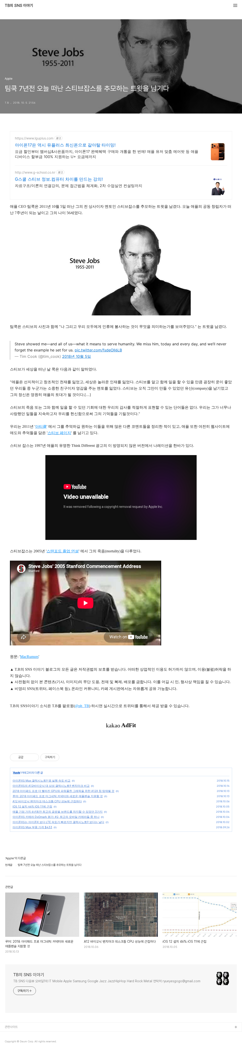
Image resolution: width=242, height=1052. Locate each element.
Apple (16, 772)
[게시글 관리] (34, 757)
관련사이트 (11, 1027)
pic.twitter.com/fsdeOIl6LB (98, 350)
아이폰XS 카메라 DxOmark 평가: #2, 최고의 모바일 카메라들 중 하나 (56, 817)
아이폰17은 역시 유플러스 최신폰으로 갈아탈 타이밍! (65, 145)
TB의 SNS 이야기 (19, 6)
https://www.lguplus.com (34, 138)
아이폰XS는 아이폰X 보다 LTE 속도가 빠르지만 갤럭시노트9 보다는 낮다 (58, 822)
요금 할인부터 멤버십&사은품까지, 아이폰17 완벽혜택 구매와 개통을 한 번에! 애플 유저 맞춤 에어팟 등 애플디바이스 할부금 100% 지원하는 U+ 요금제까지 (106, 154)
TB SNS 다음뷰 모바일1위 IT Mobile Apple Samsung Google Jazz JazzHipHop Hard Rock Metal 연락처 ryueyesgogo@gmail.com (106, 981)
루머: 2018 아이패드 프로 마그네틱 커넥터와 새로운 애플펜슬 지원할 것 (58, 796)
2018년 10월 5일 (76, 356)
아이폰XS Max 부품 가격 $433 (32, 827)
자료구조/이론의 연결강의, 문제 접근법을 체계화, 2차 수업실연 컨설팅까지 (78, 185)
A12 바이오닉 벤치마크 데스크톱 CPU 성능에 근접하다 (47, 801)
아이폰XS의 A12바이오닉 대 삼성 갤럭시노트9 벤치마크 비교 (51, 785)
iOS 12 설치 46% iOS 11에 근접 (32, 806)
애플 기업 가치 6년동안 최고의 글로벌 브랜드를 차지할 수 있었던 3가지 (58, 811)
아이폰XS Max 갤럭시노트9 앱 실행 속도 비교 (41, 780)
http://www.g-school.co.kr (35, 172)
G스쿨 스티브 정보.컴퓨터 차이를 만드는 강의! (59, 179)
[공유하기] (28, 757)
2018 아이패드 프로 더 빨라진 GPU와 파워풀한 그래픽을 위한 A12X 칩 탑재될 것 (63, 791)
